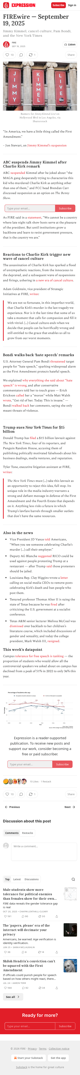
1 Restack (46, 781)
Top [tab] (7, 879)
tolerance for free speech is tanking (39, 656)
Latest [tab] (17, 879)
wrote (7, 400)
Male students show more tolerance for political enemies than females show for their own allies (28, 894)
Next (68, 807)
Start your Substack (30, 1058)
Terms (43, 1048)
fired (54, 604)
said (49, 566)
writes (34, 294)
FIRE (14, 42)
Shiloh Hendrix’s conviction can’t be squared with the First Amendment (29, 965)
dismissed (16, 626)
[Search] (73, 879)
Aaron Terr (19, 983)
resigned (53, 641)
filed (33, 438)
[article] (40, 903)
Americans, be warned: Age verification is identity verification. (29, 941)
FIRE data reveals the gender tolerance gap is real (30, 905)
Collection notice (59, 1048)
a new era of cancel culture (54, 280)
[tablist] (19, 833)
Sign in (72, 5)
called (20, 395)
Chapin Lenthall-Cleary (34, 911)
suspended (17, 172)
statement (34, 217)
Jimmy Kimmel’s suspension (47, 145)
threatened (57, 361)
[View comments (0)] (21, 55)
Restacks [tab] (27, 833)
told (47, 539)
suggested (44, 556)
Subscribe (58, 5)
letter (64, 577)
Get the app (58, 1058)
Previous (14, 807)
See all (10, 997)
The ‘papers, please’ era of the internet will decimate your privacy (26, 929)
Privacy (32, 1048)
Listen (72, 44)
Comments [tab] (11, 833)
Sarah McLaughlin (24, 947)
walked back (20, 405)
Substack (21, 1067)
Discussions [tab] (32, 879)
